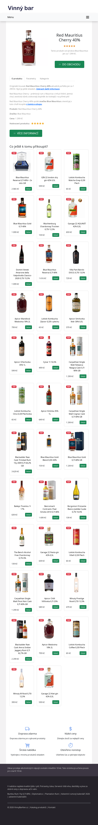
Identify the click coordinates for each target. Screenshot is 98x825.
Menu (10, 17)
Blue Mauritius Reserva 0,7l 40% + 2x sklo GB (22, 180)
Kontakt (51, 807)
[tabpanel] (42, 106)
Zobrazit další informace (48, 89)
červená (58, 786)
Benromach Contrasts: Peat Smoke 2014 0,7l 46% (49, 509)
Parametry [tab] (31, 78)
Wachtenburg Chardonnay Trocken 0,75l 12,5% (49, 226)
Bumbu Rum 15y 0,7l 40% (18, 794)
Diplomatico (37, 794)
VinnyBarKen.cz (21, 807)
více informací (27, 133)
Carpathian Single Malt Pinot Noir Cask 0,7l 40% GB (22, 601)
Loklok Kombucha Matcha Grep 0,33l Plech (77, 180)
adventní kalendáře (17, 796)
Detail (28, 189)
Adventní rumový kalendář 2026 (75, 794)
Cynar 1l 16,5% (49, 362)
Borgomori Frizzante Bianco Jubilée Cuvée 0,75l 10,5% (77, 509)
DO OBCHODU (71, 64)
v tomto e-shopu (34, 104)
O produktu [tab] (17, 78)
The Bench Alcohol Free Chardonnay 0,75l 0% (22, 555)
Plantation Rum (52, 794)
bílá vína (67, 786)
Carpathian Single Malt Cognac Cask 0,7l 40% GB (77, 414)
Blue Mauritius (81, 50)
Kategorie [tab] (44, 78)
